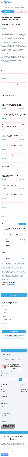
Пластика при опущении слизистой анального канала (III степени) (13, 135)
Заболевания (4, 396)
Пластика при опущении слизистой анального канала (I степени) (13, 195)
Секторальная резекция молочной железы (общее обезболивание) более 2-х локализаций (14, 115)
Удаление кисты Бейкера (8, 95)
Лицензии (3, 411)
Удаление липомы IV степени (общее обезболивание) (10, 165)
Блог (2, 399)
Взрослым (7, 11)
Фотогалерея (23, 391)
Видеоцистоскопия (6, 214)
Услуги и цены (23, 386)
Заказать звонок (14, 350)
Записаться (21, 28)
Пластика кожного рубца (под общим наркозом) (13, 155)
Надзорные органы (5, 413)
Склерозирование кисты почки (9, 185)
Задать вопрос (14, 331)
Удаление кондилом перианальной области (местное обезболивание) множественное (12, 105)
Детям (20, 11)
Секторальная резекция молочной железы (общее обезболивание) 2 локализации (14, 125)
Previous (3, 290)
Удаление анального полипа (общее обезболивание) (10, 176)
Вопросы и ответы (5, 394)
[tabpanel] (14, 271)
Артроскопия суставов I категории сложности (13, 204)
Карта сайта (4, 415)
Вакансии (3, 389)
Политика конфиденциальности (8, 418)
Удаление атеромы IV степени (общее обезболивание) (11, 85)
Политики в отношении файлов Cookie (14, 452)
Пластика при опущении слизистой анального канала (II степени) (13, 146)
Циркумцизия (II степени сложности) (10, 75)
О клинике (3, 386)
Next (25, 290)
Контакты (22, 394)
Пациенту (3, 391)
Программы (23, 389)
